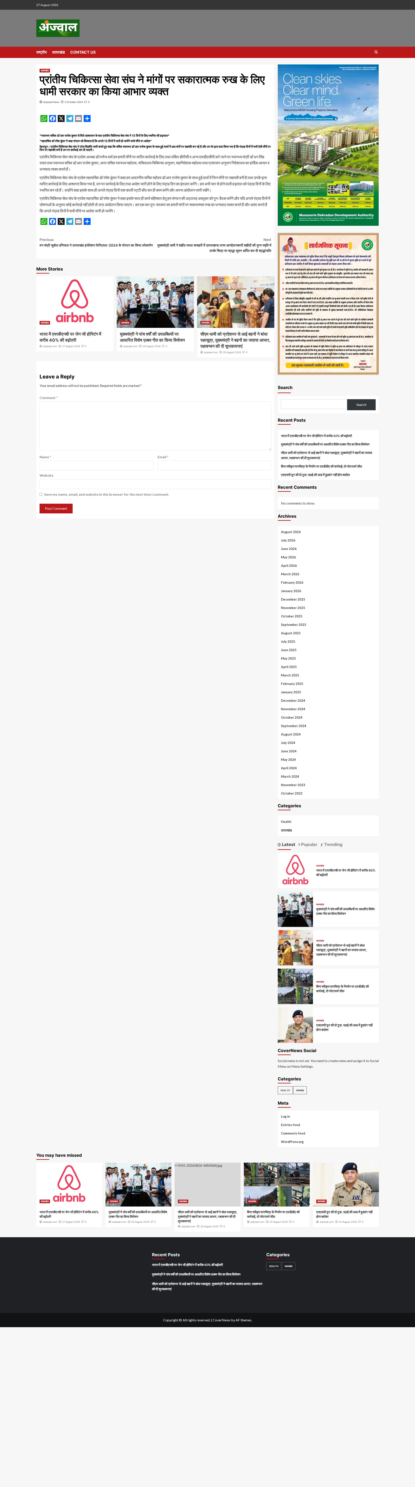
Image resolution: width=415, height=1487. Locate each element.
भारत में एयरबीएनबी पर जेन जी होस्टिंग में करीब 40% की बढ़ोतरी (316, 436)
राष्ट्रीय (41, 52)
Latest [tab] (288, 844)
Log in (285, 1116)
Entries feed (290, 1125)
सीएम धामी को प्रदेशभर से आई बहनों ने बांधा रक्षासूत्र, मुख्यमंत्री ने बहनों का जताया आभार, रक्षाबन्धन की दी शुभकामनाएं (235, 340)
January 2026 (291, 591)
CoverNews (221, 1320)
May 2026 (288, 557)
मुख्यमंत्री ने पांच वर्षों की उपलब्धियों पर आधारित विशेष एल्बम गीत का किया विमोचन (325, 444)
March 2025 (290, 675)
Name (45, 457)
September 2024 (293, 726)
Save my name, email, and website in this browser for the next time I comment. (106, 494)
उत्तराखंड (58, 52)
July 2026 (288, 540)
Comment (49, 398)
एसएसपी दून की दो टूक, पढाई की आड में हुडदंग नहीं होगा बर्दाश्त (315, 475)
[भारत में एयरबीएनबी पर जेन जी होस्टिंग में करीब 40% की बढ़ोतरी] (74, 302)
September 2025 (293, 625)
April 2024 (289, 768)
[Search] (376, 52)
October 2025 (291, 616)
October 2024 (291, 717)
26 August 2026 (151, 346)
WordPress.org (292, 1142)
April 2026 (289, 565)
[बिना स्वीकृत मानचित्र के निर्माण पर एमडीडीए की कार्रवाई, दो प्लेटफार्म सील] (295, 986)
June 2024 (289, 751)
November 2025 (293, 608)
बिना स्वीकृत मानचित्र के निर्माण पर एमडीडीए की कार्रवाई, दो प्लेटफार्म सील (321, 466)
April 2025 (289, 667)
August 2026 (291, 532)
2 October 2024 (74, 102)
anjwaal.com (50, 346)
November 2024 (293, 709)
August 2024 (291, 734)
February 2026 (292, 582)
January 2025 (291, 692)
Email (163, 457)
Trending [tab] (333, 844)
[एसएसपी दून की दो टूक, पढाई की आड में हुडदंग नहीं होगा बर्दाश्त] (295, 1024)
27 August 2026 (71, 346)
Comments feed (293, 1133)
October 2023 (291, 793)
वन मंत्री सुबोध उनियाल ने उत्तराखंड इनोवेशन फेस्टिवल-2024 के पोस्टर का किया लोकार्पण (96, 242)
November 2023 (293, 785)
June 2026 (289, 549)
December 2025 (293, 599)
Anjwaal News (51, 102)
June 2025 (289, 650)
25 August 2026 (279, 1221)
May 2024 (288, 759)
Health (286, 822)
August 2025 (291, 633)
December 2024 (293, 700)
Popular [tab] (308, 844)
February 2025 (292, 684)
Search (285, 387)
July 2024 (288, 743)
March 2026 (290, 574)
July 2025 (288, 641)
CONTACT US (83, 52)
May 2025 (288, 658)
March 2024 (290, 776)
